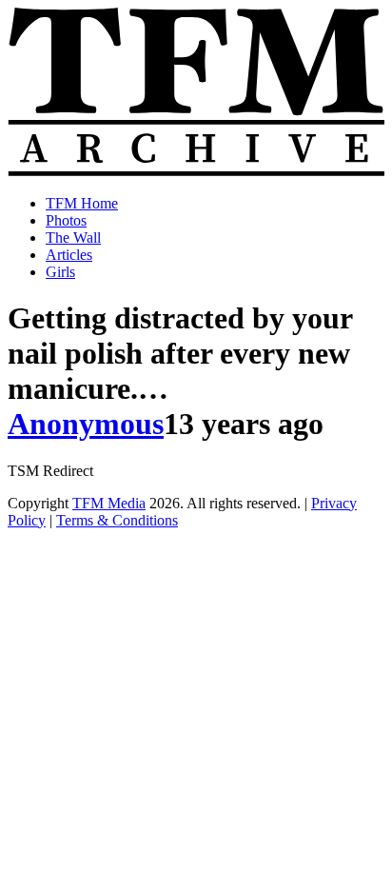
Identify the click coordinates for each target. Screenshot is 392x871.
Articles (69, 255)
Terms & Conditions (117, 520)
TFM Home (82, 203)
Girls (60, 272)
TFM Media (109, 503)
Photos (66, 220)
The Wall (73, 237)
